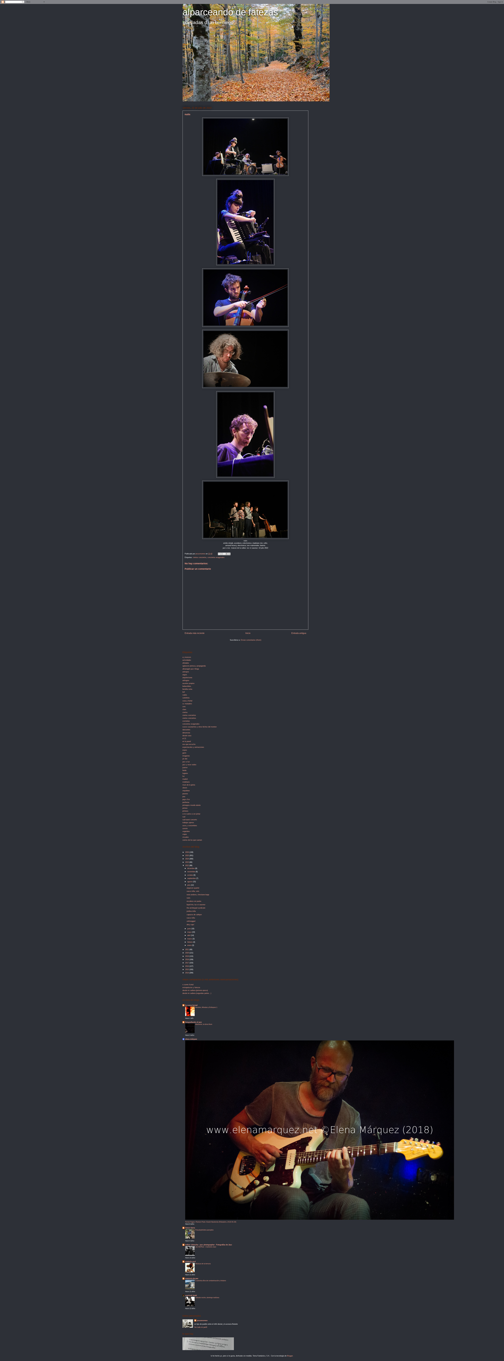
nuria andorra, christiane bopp (198, 895)
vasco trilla (191, 918)
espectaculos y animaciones (193, 747)
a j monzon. (186, 657)
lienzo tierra (190, 1228)
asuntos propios (188, 683)
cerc (184, 707)
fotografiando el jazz (193, 1022)
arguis (184, 675)
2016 (187, 966)
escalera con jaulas (194, 901)
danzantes (186, 730)
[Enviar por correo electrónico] (219, 554)
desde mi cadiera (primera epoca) (195, 990)
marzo (190, 939)
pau (183, 797)
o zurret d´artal (187, 985)
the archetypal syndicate (196, 908)
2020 (187, 953)
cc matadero (187, 704)
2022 (187, 865)
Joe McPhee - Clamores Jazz (205, 1247)
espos (184, 750)
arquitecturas (187, 678)
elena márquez (191, 1039)
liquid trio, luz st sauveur (196, 905)
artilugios (185, 680)
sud (183, 817)
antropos (185, 672)
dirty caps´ (191, 925)
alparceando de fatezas (230, 12)
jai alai (184, 759)
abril (189, 935)
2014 (187, 973)
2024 (187, 859)
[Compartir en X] (224, 554)
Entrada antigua (298, 633)
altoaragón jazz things (190, 669)
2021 (187, 949)
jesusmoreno (202, 1320)
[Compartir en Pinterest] (229, 554)
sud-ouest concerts (189, 820)
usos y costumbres (189, 826)
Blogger (290, 1356)
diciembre (191, 868)
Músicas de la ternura (203, 1264)
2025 (187, 855)
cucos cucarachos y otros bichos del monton (199, 727)
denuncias (186, 733)
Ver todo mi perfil (200, 1327)
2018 (187, 959)
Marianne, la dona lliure (203, 1024)
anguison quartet (193, 888)
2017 (187, 963)
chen (184, 709)
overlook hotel (191, 1295)
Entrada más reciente (194, 633)
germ (184, 753)
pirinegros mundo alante (191, 805)
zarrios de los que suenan (192, 840)
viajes (184, 834)
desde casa (186, 736)
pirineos (185, 811)
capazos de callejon (194, 915)
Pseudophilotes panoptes (204, 1230)
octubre (190, 875)
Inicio (247, 633)
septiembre (191, 878)
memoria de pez (191, 1278)
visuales (185, 837)
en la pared (186, 741)
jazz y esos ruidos (189, 765)
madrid (185, 779)
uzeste (185, 828)
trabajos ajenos (188, 823)
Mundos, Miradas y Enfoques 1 (206, 1007)
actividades (186, 660)
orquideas (186, 791)
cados (184, 695)
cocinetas (186, 721)
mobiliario (186, 782)
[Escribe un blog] (221, 554)
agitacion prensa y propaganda (194, 666)
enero (189, 945)
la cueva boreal (191, 1005)
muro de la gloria (188, 785)
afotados (185, 663)
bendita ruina (187, 689)
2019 (187, 956)
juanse (184, 767)
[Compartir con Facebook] (226, 554)
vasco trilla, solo (193, 891)
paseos (185, 794)
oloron (184, 788)
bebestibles (186, 686)
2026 (187, 852)
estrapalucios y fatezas (191, 987)
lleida (184, 770)
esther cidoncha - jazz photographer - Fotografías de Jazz (208, 1245)
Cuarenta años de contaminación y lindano (210, 1281)
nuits (188, 898)
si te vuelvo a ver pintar (191, 814)
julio (189, 885)
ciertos (185, 712)
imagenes (186, 756)
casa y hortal (187, 701)
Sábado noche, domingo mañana (207, 1297)
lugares (185, 773)
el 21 (184, 738)
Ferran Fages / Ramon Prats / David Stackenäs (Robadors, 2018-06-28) (210, 1222)
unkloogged (191, 921)
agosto (190, 882)
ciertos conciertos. (189, 718)
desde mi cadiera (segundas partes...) (196, 993)
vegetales (186, 831)
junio (189, 929)
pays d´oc (186, 799)
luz (183, 776)
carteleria (185, 698)
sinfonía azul (190, 1262)
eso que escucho (188, 744)
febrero (190, 942)
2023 (187, 862)
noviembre (191, 872)
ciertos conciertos (199, 557)
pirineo (184, 808)
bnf (183, 692)
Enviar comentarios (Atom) (251, 640)
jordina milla (191, 911)
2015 (187, 969)
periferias (185, 802)
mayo (189, 932)
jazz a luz (186, 762)
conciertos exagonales (216, 557)
